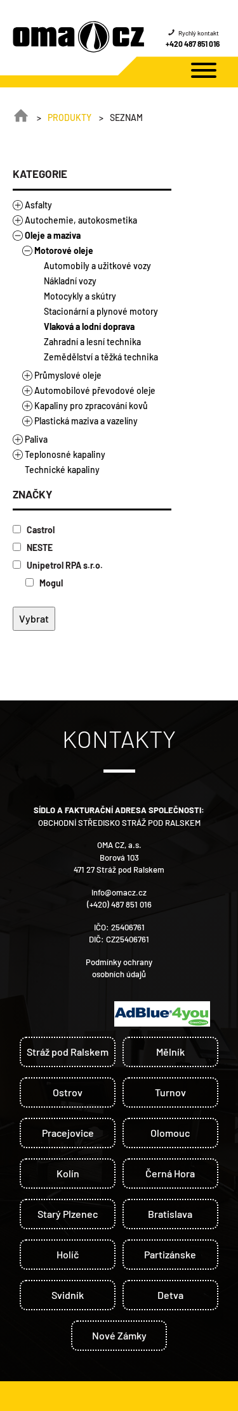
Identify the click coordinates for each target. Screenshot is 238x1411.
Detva (170, 1295)
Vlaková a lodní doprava (89, 326)
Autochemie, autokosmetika (81, 220)
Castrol (40, 529)
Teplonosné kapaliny (65, 454)
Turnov (170, 1092)
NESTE (39, 547)
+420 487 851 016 (193, 43)
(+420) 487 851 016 (119, 904)
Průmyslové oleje (68, 375)
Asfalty (38, 204)
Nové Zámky (119, 1335)
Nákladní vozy (70, 280)
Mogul (50, 583)
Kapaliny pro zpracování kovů (91, 405)
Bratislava (170, 1214)
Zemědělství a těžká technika (101, 356)
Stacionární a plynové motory (101, 311)
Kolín (67, 1173)
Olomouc (170, 1133)
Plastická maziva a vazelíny (86, 420)
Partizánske (170, 1254)
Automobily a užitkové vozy (97, 265)
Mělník (170, 1052)
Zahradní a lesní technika (92, 341)
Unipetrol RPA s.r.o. (64, 565)
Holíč (67, 1254)
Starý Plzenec (67, 1214)
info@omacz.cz (119, 892)
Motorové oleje (63, 250)
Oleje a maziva (53, 235)
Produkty (69, 117)
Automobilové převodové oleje (94, 390)
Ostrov (68, 1092)
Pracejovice (68, 1133)
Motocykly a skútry (80, 296)
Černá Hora (170, 1173)
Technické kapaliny (62, 469)
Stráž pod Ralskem (68, 1052)
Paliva (36, 439)
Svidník (67, 1295)
